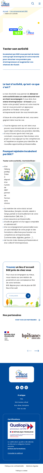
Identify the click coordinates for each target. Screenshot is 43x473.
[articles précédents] (29, 350)
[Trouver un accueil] (28, 295)
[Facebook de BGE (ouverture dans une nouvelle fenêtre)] (17, 387)
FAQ (21, 399)
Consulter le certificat (15, 453)
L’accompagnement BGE (19, 11)
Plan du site (21, 409)
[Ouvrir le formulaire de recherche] (32, 3)
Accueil (5, 11)
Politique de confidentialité (14, 466)
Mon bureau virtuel (21, 402)
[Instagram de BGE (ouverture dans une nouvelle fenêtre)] (26, 387)
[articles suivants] (36, 350)
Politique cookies (21, 471)
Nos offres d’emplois (21, 405)
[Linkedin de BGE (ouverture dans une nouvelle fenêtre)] (22, 387)
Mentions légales (32, 466)
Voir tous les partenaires (26, 320)
